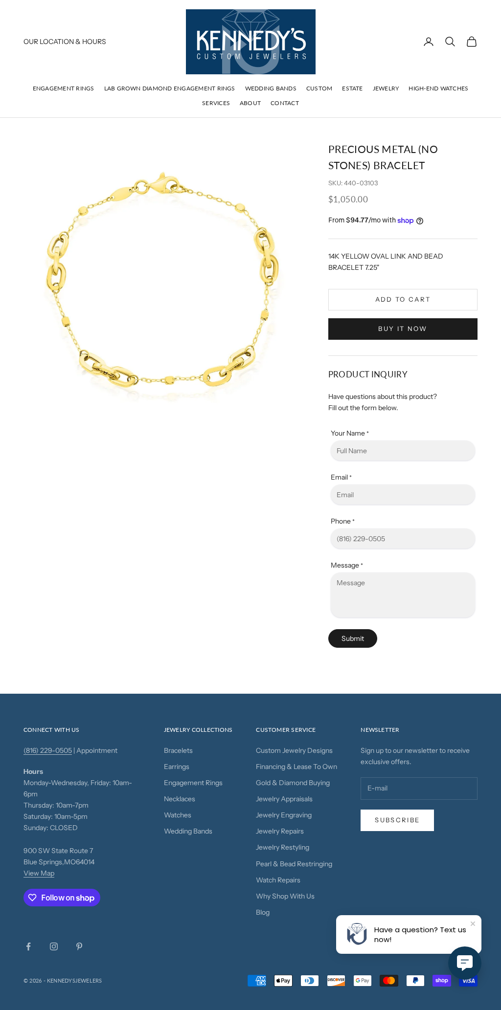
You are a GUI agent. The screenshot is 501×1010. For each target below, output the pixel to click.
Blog (263, 912)
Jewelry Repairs (280, 831)
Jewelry (386, 88)
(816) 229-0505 (47, 750)
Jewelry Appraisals (284, 798)
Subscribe (397, 820)
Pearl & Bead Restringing (294, 863)
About (250, 103)
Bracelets (178, 750)
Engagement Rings (63, 88)
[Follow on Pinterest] (79, 946)
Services (216, 103)
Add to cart (403, 299)
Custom (319, 88)
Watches (177, 815)
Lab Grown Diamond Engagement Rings (169, 88)
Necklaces (179, 798)
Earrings (176, 766)
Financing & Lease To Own (296, 766)
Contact (285, 103)
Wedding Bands (270, 88)
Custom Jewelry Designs (294, 750)
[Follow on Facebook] (28, 946)
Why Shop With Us (285, 896)
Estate (352, 88)
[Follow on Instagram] (54, 946)
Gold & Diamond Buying (293, 782)
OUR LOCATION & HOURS (64, 41)
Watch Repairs (278, 880)
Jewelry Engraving (284, 815)
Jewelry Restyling (282, 847)
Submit (353, 638)
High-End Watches (438, 88)
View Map (38, 873)
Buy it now (402, 328)
